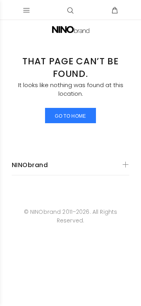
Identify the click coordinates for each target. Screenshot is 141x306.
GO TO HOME (70, 116)
